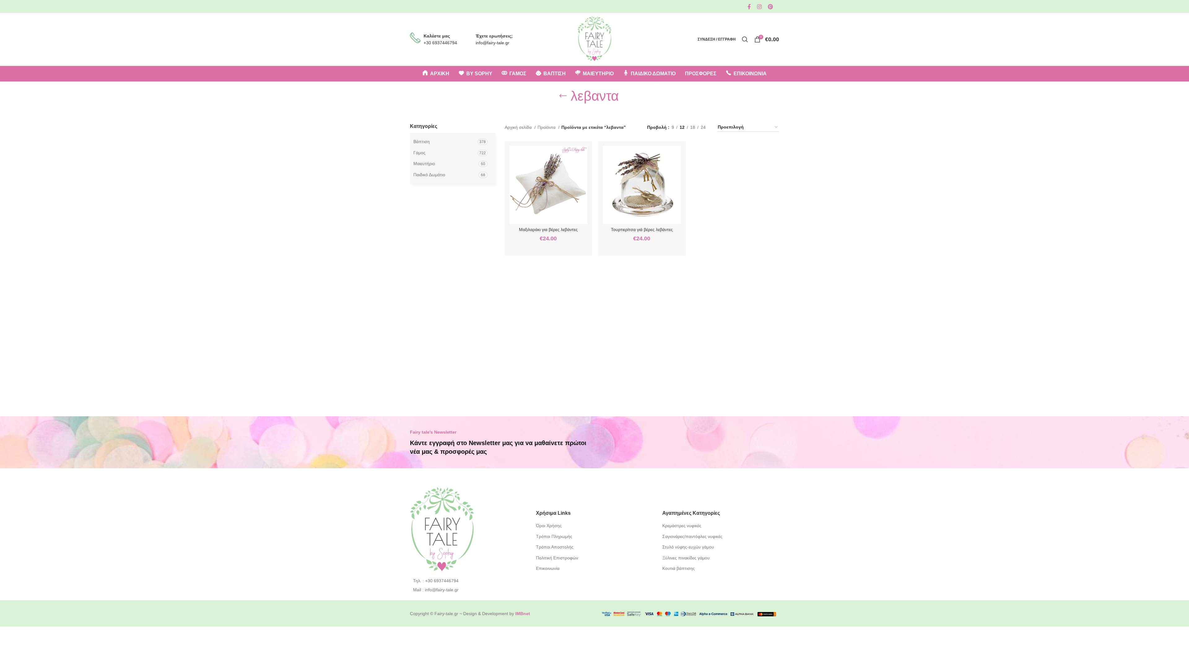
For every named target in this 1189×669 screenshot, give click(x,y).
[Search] (745, 39)
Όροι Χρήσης (549, 525)
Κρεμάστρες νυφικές (681, 525)
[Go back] (563, 96)
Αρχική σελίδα (519, 127)
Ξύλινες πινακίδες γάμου (686, 557)
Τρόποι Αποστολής (554, 546)
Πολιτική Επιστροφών (557, 557)
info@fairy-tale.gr (492, 42)
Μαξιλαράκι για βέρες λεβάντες (548, 229)
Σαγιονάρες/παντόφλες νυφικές (692, 536)
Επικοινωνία (548, 568)
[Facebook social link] (749, 6)
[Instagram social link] (759, 6)
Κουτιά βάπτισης (678, 568)
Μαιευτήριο (424, 163)
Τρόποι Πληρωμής (554, 536)
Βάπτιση (421, 141)
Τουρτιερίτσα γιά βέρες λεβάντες (642, 229)
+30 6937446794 (440, 42)
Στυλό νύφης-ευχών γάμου (688, 546)
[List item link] (468, 580)
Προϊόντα (547, 127)
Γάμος (419, 152)
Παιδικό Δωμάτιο (429, 174)
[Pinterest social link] (770, 6)
